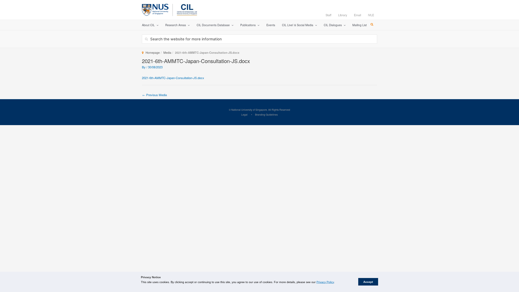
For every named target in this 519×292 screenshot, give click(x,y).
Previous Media (154, 95)
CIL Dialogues (333, 25)
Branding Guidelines (266, 114)
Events (270, 25)
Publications (248, 25)
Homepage (153, 52)
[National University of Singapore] (155, 9)
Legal (244, 114)
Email (357, 15)
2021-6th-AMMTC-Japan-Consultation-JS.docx (173, 78)
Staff (328, 15)
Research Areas (175, 25)
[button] (156, 25)
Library (342, 15)
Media (167, 52)
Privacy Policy (325, 282)
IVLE (371, 15)
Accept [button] (368, 281)
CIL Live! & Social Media (297, 25)
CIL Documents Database (213, 25)
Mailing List (359, 25)
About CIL (148, 25)
